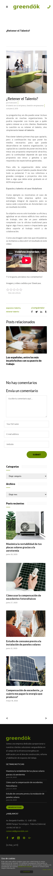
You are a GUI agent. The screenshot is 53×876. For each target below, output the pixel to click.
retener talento (12, 311)
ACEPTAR (26, 871)
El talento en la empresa (16, 105)
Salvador (13, 103)
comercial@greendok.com (17, 831)
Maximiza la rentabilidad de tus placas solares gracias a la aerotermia (24, 547)
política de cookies (25, 867)
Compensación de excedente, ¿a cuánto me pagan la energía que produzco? (24, 693)
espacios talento (13, 308)
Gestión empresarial (35, 105)
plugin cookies (47, 869)
